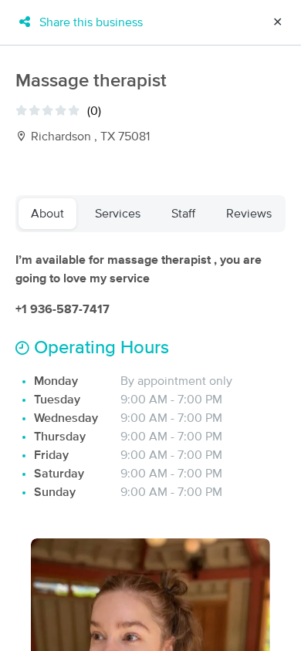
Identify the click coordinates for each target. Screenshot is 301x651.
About (47, 213)
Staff (183, 213)
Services (117, 213)
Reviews (249, 213)
